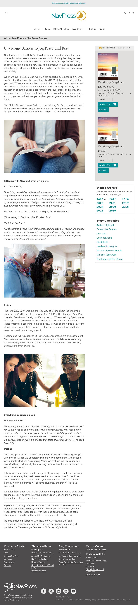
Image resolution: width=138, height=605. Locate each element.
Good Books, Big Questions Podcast (71, 563)
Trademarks (60, 599)
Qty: (102, 99)
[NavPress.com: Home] (69, 15)
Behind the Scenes (107, 229)
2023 (100, 210)
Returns (7, 565)
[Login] (125, 12)
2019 (112, 210)
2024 (100, 207)
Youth (102, 29)
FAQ (6, 553)
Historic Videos (38, 562)
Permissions (9, 562)
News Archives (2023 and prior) (42, 566)
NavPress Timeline (39, 559)
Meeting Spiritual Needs (109, 250)
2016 (125, 207)
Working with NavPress (96, 550)
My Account (9, 550)
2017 (125, 203)
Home (35, 29)
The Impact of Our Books (110, 259)
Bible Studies (61, 29)
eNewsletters (64, 550)
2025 (100, 203)
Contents (101, 233)
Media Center (92, 557)
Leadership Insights (107, 246)
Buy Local (8, 559)
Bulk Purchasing (93, 575)
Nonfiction (78, 29)
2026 (100, 199)
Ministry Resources (106, 254)
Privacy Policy (90, 599)
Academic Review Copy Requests (96, 561)
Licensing (90, 566)
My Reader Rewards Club (70, 556)
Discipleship (103, 242)
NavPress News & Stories (42, 553)
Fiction (92, 29)
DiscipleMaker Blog (67, 559)
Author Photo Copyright (120, 599)
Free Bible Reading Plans (70, 553)
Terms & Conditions (75, 599)
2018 (125, 199)
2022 (112, 199)
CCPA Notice (103, 599)
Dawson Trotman (38, 571)
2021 (112, 203)
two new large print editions (18, 508)
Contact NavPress (11, 556)
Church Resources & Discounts (95, 570)
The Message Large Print (110, 82)
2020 (112, 207)
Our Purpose (37, 550)
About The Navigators (40, 556)
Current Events (104, 237)
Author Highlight (105, 225)
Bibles (46, 29)
